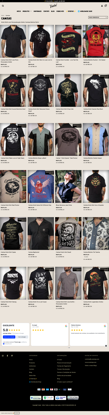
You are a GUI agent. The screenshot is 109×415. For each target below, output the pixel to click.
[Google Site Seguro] (48, 398)
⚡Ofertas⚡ (71, 11)
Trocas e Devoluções (63, 369)
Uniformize (37, 11)
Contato (46, 11)
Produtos (26, 11)
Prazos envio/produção (64, 363)
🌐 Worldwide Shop (85, 11)
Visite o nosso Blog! (91, 365)
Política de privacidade (64, 375)
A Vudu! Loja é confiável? (65, 382)
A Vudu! (59, 359)
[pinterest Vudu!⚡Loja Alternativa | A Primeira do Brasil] (12, 356)
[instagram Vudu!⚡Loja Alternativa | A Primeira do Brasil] (3, 356)
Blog (52, 11)
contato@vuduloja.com (92, 359)
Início (19, 11)
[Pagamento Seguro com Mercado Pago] (60, 398)
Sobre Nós (60, 11)
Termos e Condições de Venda (66, 372)
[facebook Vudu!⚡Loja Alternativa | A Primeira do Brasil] (7, 356)
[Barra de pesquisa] (3, 6)
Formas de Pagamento (64, 366)
